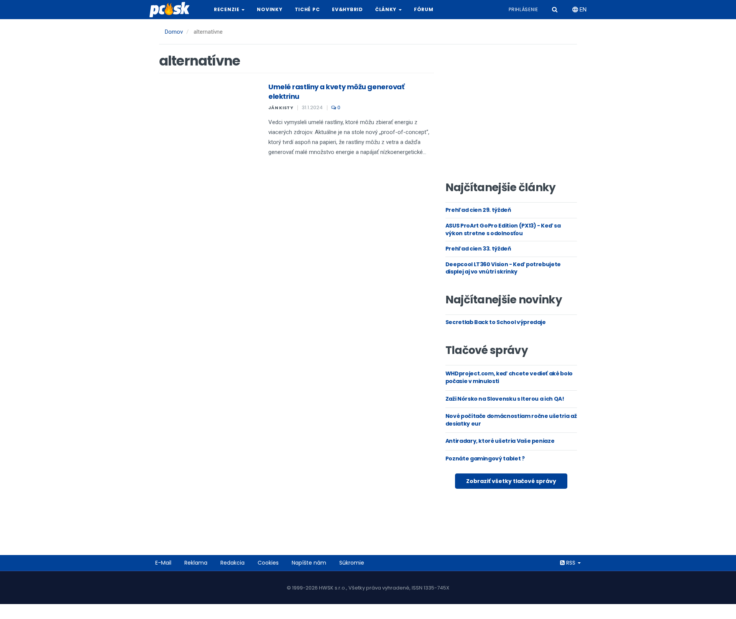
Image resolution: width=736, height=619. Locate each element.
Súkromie (351, 563)
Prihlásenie (523, 9)
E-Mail (163, 563)
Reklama (195, 563)
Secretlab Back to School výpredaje (495, 322)
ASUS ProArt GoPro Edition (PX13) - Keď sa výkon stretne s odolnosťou (503, 229)
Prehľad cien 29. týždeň (478, 210)
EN (582, 9)
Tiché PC (307, 9)
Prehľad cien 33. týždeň (478, 248)
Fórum (424, 9)
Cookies (268, 563)
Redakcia (232, 563)
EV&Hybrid (347, 9)
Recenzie (227, 9)
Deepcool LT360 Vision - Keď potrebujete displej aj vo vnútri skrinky (503, 268)
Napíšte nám (309, 563)
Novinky (269, 9)
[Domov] (173, 9)
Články (386, 9)
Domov (174, 31)
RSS (571, 563)
